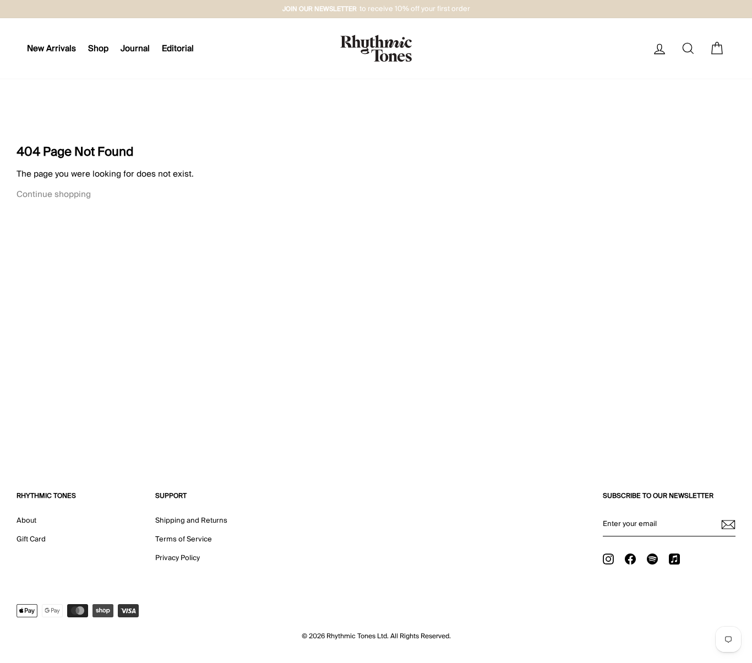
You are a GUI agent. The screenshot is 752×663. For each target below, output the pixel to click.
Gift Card (31, 539)
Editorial (178, 48)
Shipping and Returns (191, 520)
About (26, 520)
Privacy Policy (177, 558)
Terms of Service (183, 539)
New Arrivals (51, 48)
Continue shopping (54, 194)
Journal (135, 48)
